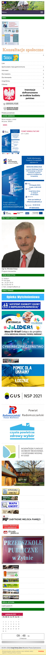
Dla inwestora (6, 74)
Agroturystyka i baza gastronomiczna (13, 67)
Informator (5, 70)
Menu (4, 12)
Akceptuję (41, 651)
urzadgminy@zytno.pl (13, 287)
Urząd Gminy (6, 81)
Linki (3, 63)
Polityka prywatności (8, 113)
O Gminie (4, 84)
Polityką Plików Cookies (14, 653)
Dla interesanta (6, 77)
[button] (43, 55)
